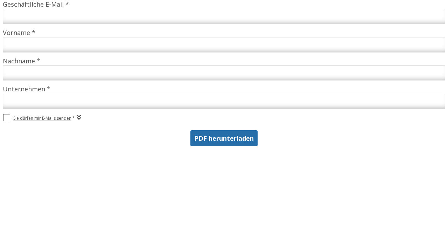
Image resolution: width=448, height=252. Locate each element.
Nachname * (21, 61)
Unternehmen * (26, 89)
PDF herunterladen (224, 138)
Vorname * (19, 32)
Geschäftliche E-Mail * (36, 4)
